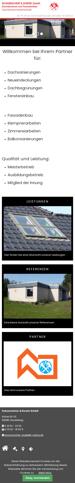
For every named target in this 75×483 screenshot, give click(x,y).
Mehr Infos (45, 473)
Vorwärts (62, 28)
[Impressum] (15, 449)
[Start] (5, 449)
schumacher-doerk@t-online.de (24, 435)
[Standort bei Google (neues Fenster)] (23, 449)
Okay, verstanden (37, 478)
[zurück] (31, 449)
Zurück (11, 28)
